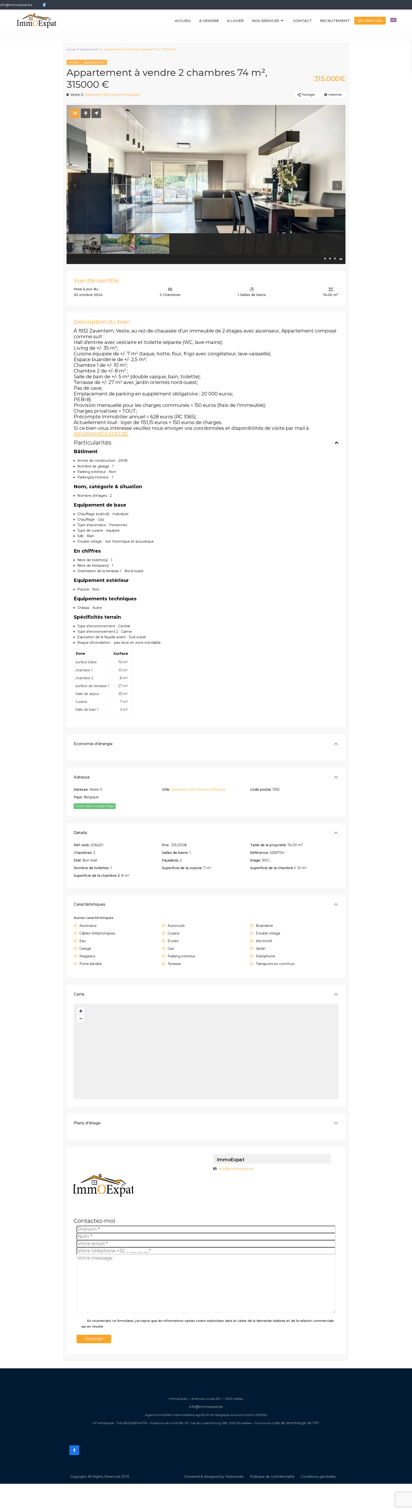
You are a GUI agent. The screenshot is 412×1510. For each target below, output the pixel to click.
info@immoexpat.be (16, 5)
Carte (79, 994)
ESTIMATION (370, 20)
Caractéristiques (89, 904)
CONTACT (302, 20)
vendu (74, 62)
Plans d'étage (87, 1123)
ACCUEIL (183, 20)
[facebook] (44, 5)
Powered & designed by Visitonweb (214, 1476)
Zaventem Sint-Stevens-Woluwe (112, 95)
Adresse (82, 777)
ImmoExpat (230, 1159)
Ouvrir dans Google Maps (94, 806)
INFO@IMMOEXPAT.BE (101, 434)
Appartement (89, 49)
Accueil (71, 49)
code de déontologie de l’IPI (295, 1423)
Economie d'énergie (93, 744)
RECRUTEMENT (335, 20)
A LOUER (235, 20)
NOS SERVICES (265, 20)
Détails (80, 832)
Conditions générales (318, 1476)
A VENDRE (209, 20)
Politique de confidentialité (272, 1476)
